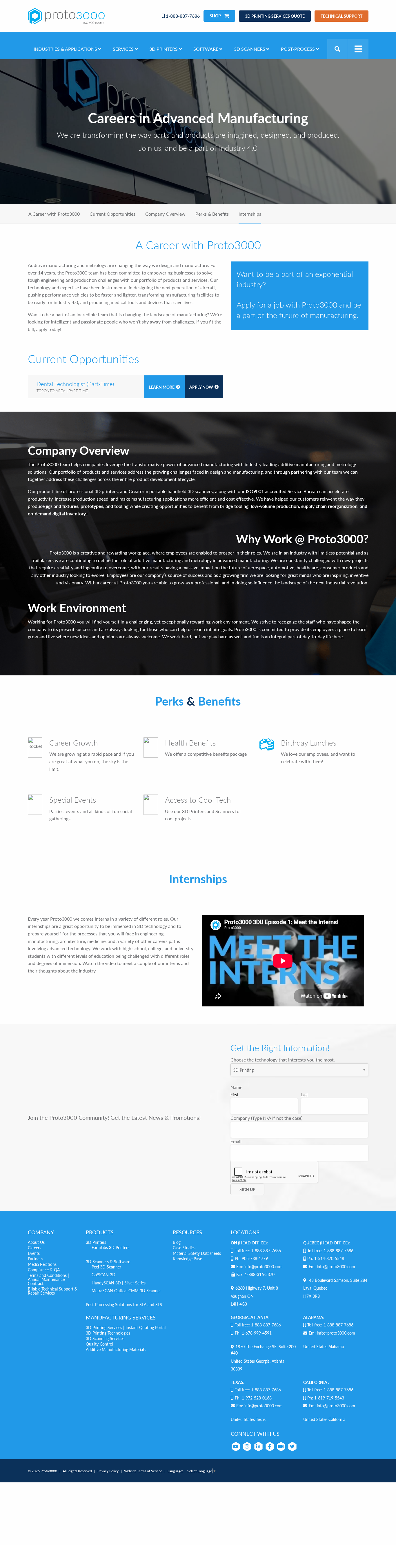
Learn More (162, 387)
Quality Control (99, 1344)
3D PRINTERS (164, 49)
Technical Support (341, 16)
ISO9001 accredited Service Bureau (282, 491)
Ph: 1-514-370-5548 (325, 1258)
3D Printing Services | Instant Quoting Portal (126, 1327)
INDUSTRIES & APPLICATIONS (66, 49)
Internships (250, 213)
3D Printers (96, 1242)
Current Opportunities (112, 213)
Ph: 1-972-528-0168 (253, 1398)
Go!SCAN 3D (103, 1274)
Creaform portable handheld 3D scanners (171, 491)
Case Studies (184, 1248)
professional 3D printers (92, 491)
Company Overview (165, 213)
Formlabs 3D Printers (110, 1247)
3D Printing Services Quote (275, 16)
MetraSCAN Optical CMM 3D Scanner (126, 1290)
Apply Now (201, 387)
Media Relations (42, 1264)
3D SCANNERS (250, 49)
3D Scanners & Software (108, 1261)
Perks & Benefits (212, 213)
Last (304, 1094)
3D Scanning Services (105, 1338)
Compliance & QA (44, 1270)
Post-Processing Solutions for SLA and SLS (124, 1304)
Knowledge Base (187, 1259)
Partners (35, 1259)
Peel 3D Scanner (106, 1267)
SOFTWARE (206, 49)
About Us (36, 1242)
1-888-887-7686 (182, 15)
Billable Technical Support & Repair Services (52, 1291)
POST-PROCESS (298, 49)
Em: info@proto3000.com (259, 1266)
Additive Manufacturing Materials (116, 1349)
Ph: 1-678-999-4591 (253, 1333)
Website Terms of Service (143, 1470)
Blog (177, 1242)
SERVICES (124, 49)
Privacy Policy (108, 1470)
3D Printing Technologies (108, 1333)
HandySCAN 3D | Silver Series (119, 1283)
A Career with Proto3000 (54, 213)
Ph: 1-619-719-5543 (325, 1398)
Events (34, 1253)
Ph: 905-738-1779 (251, 1258)
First (234, 1094)
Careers (34, 1248)
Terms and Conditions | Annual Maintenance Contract (48, 1279)
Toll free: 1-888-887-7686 (258, 1250)
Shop (216, 16)
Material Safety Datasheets (197, 1253)
